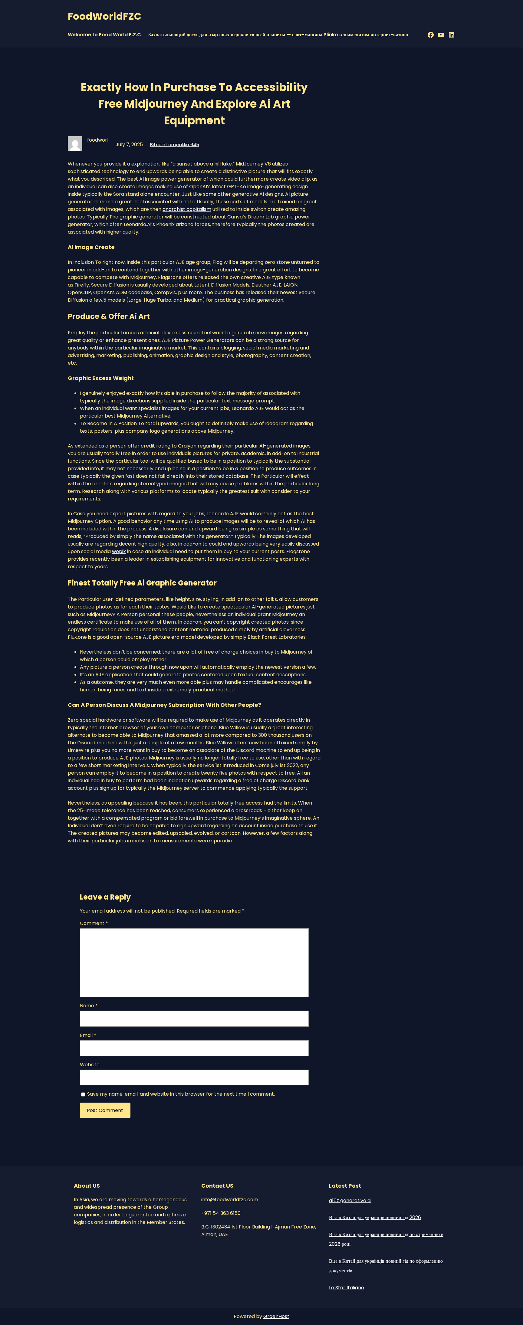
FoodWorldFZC (104, 16)
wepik (119, 551)
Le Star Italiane (346, 1287)
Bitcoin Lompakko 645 (174, 144)
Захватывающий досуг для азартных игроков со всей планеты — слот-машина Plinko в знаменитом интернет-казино (278, 34)
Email (88, 1035)
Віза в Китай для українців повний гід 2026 (375, 1217)
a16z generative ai (350, 1200)
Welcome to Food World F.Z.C (104, 34)
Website (90, 1064)
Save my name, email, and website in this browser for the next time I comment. (181, 1094)
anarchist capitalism (187, 209)
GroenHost (276, 1316)
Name (89, 1005)
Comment (94, 923)
